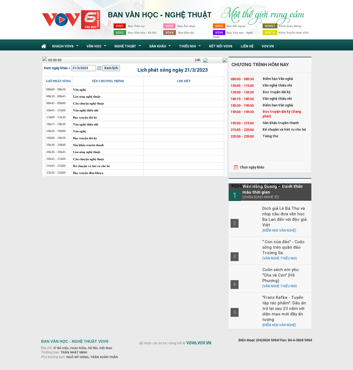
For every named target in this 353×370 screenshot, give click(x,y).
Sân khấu (160, 47)
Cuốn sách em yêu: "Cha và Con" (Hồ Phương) (280, 275)
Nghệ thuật (128, 47)
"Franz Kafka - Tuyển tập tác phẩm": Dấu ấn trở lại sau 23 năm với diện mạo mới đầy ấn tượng (284, 308)
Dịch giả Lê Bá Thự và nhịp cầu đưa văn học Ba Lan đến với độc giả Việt (284, 216)
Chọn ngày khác (252, 167)
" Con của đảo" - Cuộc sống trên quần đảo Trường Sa (283, 247)
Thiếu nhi (190, 47)
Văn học (97, 47)
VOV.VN (268, 46)
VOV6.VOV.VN (198, 342)
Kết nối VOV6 (220, 46)
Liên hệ (247, 46)
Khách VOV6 (66, 47)
